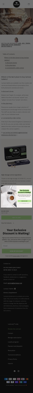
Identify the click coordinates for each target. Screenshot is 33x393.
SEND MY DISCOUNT (24, 201)
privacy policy (24, 203)
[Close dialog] (31, 186)
